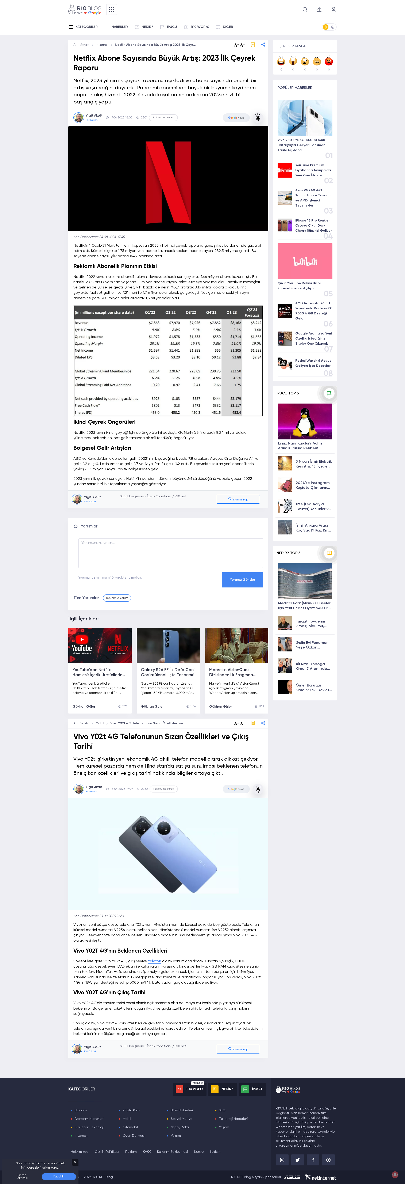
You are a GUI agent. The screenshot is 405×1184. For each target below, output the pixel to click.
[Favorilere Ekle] (252, 45)
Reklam (131, 1152)
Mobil (100, 723)
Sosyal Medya (181, 1119)
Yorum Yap (240, 499)
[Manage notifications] (395, 1174)
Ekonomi (81, 1110)
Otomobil (130, 1127)
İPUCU (172, 27)
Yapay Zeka (180, 1127)
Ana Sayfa (81, 45)
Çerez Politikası (22, 1177)
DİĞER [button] (228, 27)
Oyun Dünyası (133, 1136)
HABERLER (120, 27)
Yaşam (224, 1127)
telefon (154, 961)
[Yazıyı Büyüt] (242, 723)
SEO (222, 1110)
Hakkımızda (79, 1152)
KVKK (147, 1152)
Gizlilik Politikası (107, 1152)
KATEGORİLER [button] (87, 27)
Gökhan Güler (84, 706)
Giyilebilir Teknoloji (89, 1127)
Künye (199, 1152)
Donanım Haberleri (89, 1119)
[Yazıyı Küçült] (236, 723)
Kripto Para (131, 1110)
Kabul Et (59, 1176)
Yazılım (176, 1136)
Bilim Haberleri (182, 1110)
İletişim (215, 1152)
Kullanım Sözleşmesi (172, 1152)
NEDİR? (147, 27)
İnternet (102, 45)
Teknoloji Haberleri (233, 1119)
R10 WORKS (200, 27)
